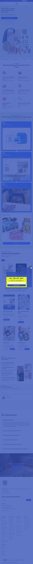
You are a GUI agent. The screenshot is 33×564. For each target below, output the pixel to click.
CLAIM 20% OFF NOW (16, 285)
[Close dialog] (31, 268)
